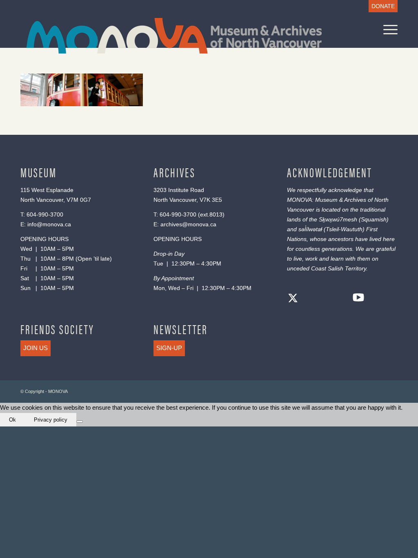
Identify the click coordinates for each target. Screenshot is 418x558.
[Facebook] (309, 299)
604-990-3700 (45, 214)
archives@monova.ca (188, 224)
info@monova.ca (49, 224)
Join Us (35, 347)
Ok (12, 420)
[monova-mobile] (174, 36)
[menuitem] (381, 6)
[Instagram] (326, 299)
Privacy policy (50, 420)
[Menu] (388, 29)
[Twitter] (293, 299)
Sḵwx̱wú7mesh (338, 219)
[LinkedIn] (342, 299)
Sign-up (169, 347)
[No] (79, 421)
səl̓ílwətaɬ (310, 229)
